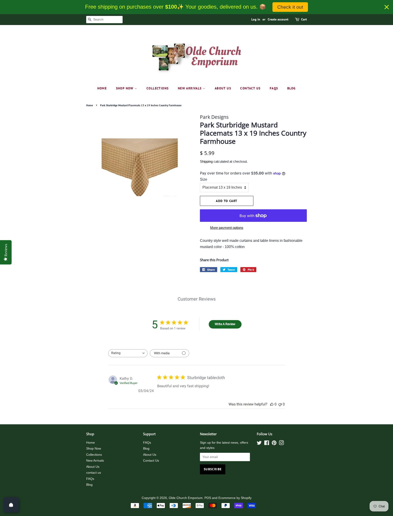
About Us (223, 88)
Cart (304, 19)
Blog (291, 88)
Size (203, 179)
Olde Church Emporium (186, 498)
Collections (157, 88)
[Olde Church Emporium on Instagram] (281, 443)
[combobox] (128, 353)
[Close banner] (387, 7)
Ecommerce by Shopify (235, 498)
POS (207, 498)
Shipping (206, 161)
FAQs (274, 88)
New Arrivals (190, 88)
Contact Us (151, 460)
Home (102, 88)
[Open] (11, 505)
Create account (278, 19)
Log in (255, 19)
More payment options (226, 228)
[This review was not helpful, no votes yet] (280, 404)
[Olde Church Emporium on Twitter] (259, 443)
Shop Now (125, 88)
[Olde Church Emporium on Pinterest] (274, 443)
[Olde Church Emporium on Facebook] (266, 443)
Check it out (290, 7)
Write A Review (225, 324)
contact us (250, 88)
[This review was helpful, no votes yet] (271, 404)
